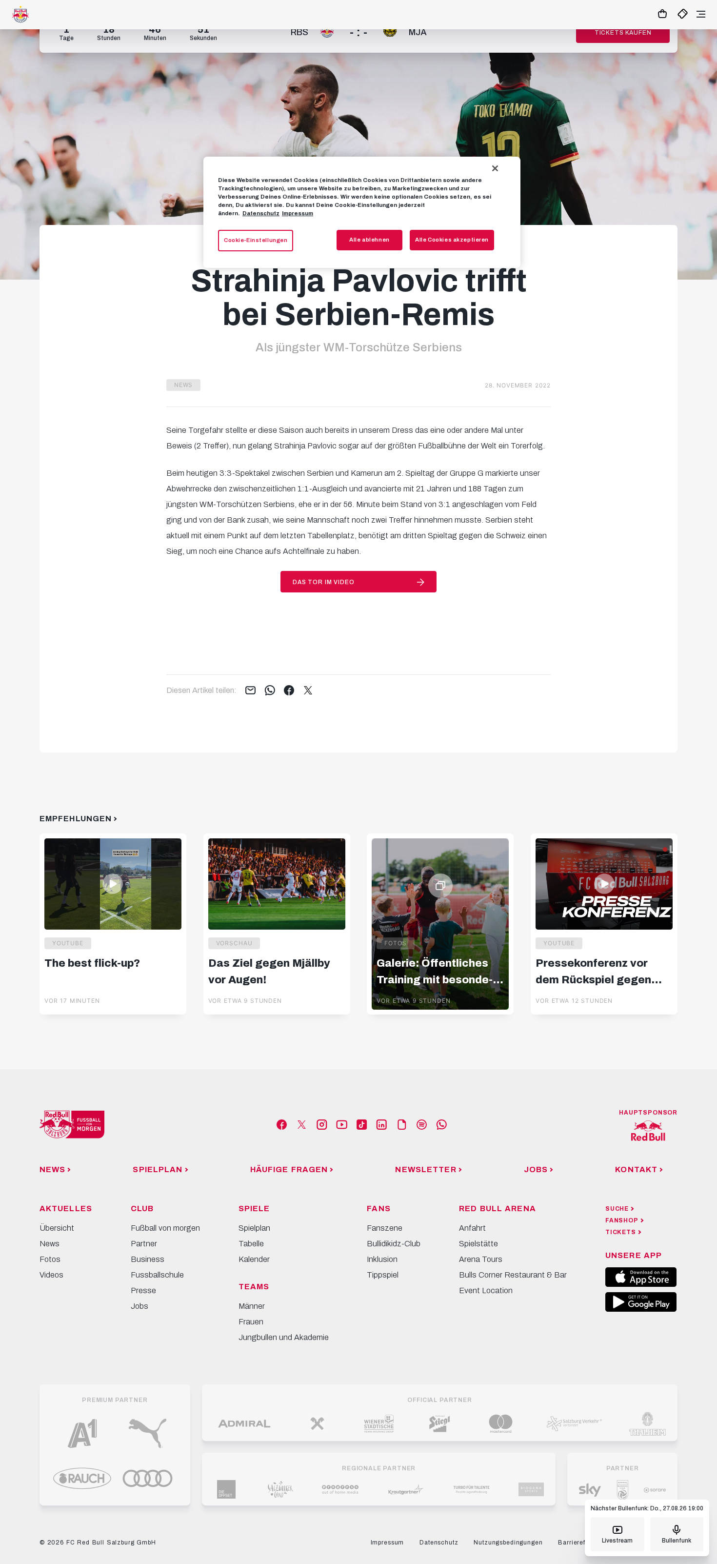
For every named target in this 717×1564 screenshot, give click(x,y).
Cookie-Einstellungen (255, 240)
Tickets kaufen (623, 32)
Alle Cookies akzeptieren (452, 240)
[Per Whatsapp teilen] (270, 691)
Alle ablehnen (369, 240)
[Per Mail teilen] (250, 691)
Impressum (297, 213)
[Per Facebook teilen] (289, 691)
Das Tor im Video (323, 582)
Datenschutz (260, 213)
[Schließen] (495, 168)
